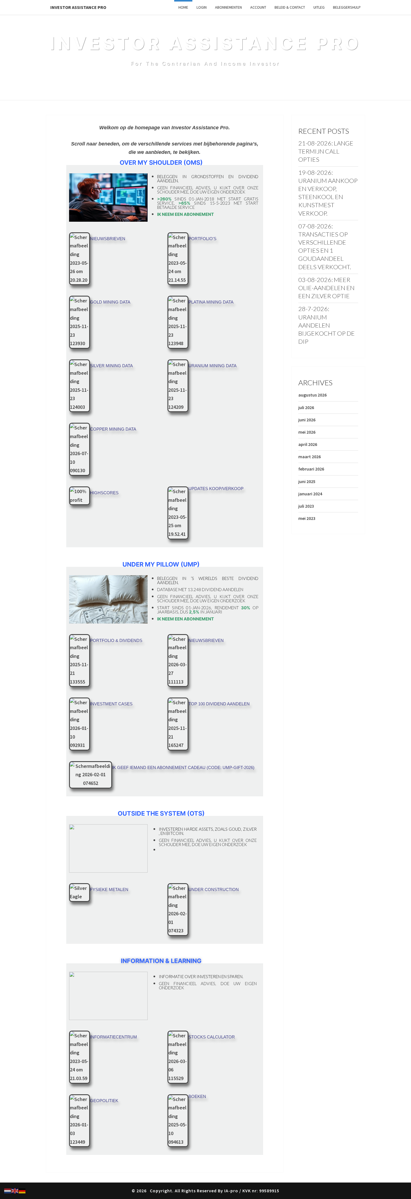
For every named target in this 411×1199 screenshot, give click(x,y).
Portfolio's (202, 238)
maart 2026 (309, 456)
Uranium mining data (212, 365)
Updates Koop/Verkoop (216, 488)
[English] (15, 1190)
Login (202, 7)
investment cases (111, 703)
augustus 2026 (312, 395)
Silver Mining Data (111, 365)
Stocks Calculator (211, 1037)
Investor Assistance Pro (78, 7)
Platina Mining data (210, 302)
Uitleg (319, 7)
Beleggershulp (347, 7)
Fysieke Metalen (109, 889)
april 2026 (307, 444)
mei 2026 (306, 432)
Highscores (104, 492)
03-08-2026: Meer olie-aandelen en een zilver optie (326, 288)
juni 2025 (306, 481)
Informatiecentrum (113, 1037)
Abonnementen (228, 7)
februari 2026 (311, 469)
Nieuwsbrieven (107, 238)
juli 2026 (306, 407)
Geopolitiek (104, 1100)
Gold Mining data (110, 302)
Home (183, 7)
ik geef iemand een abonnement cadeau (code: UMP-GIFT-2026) (183, 767)
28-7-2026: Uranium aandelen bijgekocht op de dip (326, 325)
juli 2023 (306, 506)
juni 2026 (306, 419)
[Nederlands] (7, 1190)
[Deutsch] (22, 1190)
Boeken (197, 1096)
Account (258, 7)
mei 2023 (306, 518)
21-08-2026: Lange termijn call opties (325, 151)
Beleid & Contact (290, 7)
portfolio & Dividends (116, 640)
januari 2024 (310, 493)
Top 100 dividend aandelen (219, 703)
